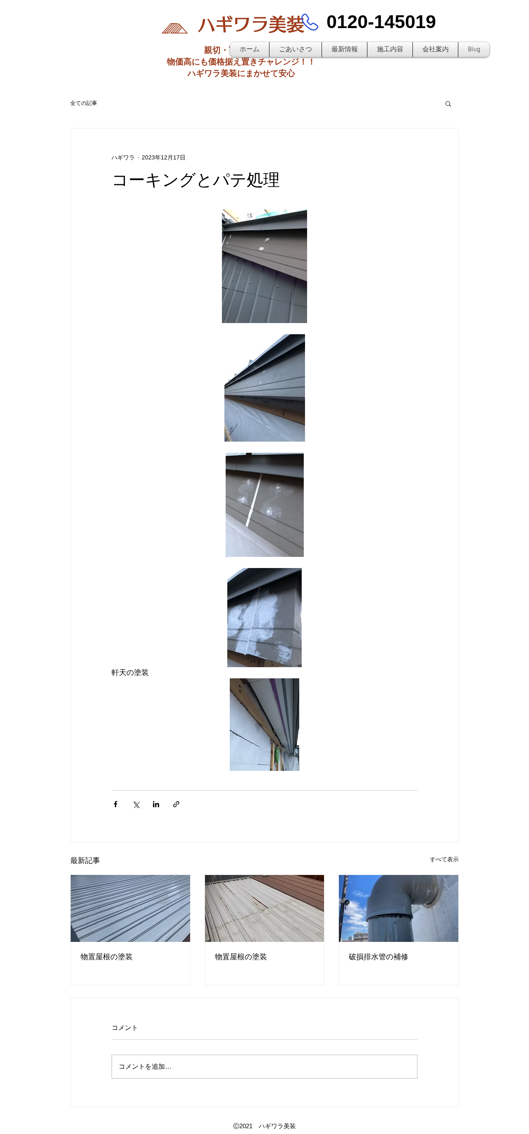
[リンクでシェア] (176, 804)
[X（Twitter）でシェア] (136, 804)
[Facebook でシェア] (115, 804)
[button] (448, 103)
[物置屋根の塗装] (130, 908)
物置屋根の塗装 (107, 957)
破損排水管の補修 (378, 957)
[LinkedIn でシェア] (156, 804)
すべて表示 (444, 859)
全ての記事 (83, 103)
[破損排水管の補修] (398, 908)
